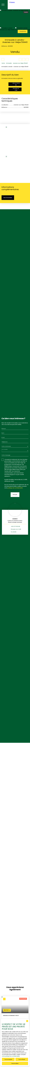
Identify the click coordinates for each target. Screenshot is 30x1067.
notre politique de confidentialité (11, 1056)
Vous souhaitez (5, 449)
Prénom (4, 428)
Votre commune (6, 446)
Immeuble (9, 63)
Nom (3, 433)
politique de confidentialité (15, 488)
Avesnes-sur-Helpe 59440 (20, 63)
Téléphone (4, 442)
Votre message (6, 455)
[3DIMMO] (19, 4)
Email (3, 437)
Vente (3, 63)
